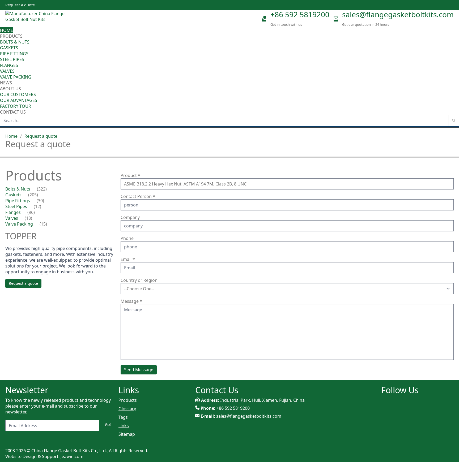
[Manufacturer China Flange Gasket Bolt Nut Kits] (37, 19)
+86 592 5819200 (299, 14)
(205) (33, 195)
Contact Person (138, 196)
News (6, 83)
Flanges (9, 65)
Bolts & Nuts (14, 42)
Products (11, 36)
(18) (28, 218)
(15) (43, 224)
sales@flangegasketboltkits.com (398, 14)
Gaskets (9, 48)
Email (128, 259)
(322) (42, 189)
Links (123, 426)
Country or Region (139, 280)
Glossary (127, 409)
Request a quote (40, 136)
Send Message (138, 370)
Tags (123, 417)
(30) (40, 201)
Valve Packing (15, 77)
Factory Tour (15, 106)
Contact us (13, 112)
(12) (37, 206)
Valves (7, 71)
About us (11, 89)
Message (131, 301)
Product (130, 175)
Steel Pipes (12, 59)
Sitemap (126, 434)
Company (130, 217)
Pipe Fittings (14, 54)
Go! (108, 424)
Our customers (18, 94)
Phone (127, 238)
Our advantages (18, 100)
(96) (31, 212)
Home (6, 30)
